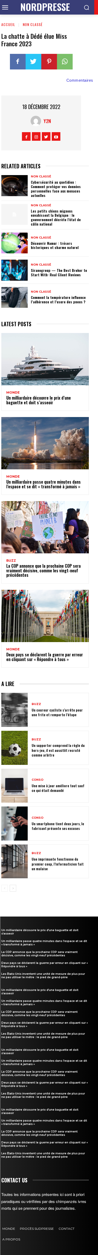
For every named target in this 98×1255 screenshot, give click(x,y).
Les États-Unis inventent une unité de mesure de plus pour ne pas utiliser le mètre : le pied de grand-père (43, 975)
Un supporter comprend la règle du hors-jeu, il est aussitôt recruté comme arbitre (58, 749)
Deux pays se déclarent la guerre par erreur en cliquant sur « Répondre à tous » (44, 656)
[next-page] (13, 888)
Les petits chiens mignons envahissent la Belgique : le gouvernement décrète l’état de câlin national (56, 217)
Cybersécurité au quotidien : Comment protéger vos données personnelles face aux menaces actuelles (56, 188)
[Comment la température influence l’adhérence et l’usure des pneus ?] (14, 297)
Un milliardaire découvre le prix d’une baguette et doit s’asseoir (38, 400)
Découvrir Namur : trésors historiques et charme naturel (55, 245)
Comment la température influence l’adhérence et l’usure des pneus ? (58, 299)
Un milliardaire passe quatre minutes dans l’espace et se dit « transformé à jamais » (43, 484)
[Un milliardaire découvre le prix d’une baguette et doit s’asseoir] (45, 359)
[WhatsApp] (65, 61)
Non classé (33, 24)
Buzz (11, 560)
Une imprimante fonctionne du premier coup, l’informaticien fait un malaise (58, 863)
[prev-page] (4, 888)
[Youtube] (56, 136)
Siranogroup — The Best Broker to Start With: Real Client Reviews (59, 272)
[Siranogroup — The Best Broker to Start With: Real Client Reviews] (14, 270)
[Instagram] (36, 136)
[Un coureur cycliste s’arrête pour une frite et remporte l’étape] (14, 710)
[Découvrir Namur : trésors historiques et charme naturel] (14, 243)
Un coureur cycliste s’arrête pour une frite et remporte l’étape (57, 712)
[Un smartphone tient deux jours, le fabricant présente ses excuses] (14, 823)
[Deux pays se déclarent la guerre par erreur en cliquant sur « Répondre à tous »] (45, 616)
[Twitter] (33, 61)
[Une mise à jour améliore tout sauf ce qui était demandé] (14, 786)
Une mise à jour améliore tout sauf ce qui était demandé (58, 788)
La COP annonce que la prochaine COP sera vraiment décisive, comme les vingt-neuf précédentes (43, 570)
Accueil (8, 24)
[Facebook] (18, 61)
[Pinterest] (49, 61)
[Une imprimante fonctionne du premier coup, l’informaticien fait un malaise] (14, 861)
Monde (13, 392)
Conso (37, 779)
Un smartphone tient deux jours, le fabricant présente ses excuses (58, 826)
